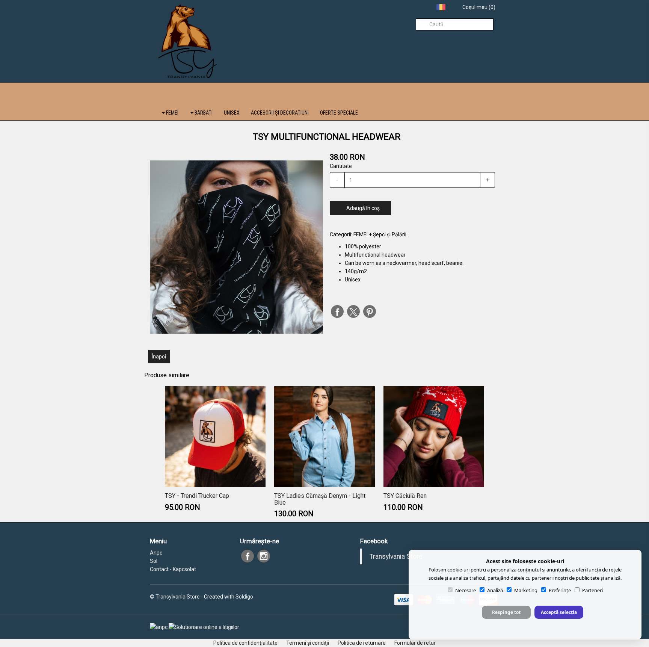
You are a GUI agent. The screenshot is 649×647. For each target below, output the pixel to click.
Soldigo (244, 597)
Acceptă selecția (559, 612)
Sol (153, 561)
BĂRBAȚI (203, 113)
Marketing (525, 590)
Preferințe (560, 590)
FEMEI (171, 113)
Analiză (495, 590)
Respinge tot (506, 612)
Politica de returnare (362, 643)
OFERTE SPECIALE (339, 113)
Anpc (156, 553)
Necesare (465, 590)
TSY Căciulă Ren (405, 495)
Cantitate (341, 166)
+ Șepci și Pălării (387, 234)
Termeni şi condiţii (307, 643)
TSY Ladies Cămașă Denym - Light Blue (319, 499)
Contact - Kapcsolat (173, 569)
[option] (236, 247)
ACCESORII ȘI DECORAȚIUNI (280, 113)
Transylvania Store (396, 556)
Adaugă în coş (362, 208)
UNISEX (232, 113)
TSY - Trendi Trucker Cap (197, 495)
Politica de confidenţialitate (245, 643)
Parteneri (592, 590)
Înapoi (159, 357)
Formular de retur (415, 643)
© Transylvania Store (175, 597)
